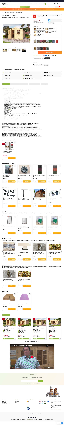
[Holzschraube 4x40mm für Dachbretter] (24, 274)
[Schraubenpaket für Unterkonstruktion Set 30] (39, 246)
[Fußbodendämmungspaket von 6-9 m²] (24, 297)
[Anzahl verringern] (4, 158)
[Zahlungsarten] (40, 401)
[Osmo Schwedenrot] (44, 48)
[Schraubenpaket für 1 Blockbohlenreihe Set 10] (9, 274)
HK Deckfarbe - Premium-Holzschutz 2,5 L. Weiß (38, 227)
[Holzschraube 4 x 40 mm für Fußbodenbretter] (55, 246)
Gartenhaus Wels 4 (22, 329)
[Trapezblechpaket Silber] (47, 42)
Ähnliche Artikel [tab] (6, 315)
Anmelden (40, 380)
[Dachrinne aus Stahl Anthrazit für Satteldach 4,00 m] (9, 193)
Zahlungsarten (17, 401)
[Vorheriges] (4, 34)
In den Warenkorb (49, 52)
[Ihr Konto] (56, 4)
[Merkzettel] (54, 4)
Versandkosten (29, 419)
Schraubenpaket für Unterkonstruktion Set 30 (38, 253)
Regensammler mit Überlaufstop (52, 199)
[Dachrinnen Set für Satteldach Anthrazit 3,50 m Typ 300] (24, 193)
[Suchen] (45, 4)
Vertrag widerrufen (32, 417)
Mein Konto (4, 401)
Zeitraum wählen (47, 58)
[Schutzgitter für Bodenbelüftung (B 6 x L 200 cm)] (9, 246)
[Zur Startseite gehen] (5, 4)
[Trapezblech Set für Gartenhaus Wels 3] (9, 146)
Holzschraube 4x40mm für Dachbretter (24, 280)
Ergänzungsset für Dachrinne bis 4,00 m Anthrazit (37, 199)
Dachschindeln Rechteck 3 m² (39, 176)
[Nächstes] (30, 34)
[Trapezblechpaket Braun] (44, 42)
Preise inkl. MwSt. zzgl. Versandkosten (38, 22)
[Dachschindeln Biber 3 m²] (55, 169)
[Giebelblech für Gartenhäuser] (9, 169)
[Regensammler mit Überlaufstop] (55, 193)
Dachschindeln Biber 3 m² (54, 175)
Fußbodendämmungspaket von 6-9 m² (24, 303)
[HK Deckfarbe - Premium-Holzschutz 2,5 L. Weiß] (39, 220)
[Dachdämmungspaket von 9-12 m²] (9, 297)
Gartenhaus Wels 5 (53, 329)
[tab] (6, 84)
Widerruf (31, 413)
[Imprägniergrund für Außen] (9, 220)
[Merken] (15, 142)
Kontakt (39, 413)
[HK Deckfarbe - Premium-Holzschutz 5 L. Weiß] (55, 220)
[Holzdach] (35, 42)
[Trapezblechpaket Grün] (50, 42)
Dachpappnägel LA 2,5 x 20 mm (24, 176)
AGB (28, 413)
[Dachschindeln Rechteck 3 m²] (39, 169)
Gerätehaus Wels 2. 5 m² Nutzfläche (38, 329)
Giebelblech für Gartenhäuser (6, 176)
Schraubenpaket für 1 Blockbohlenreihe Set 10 (8, 280)
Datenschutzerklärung (36, 383)
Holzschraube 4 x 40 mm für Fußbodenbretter (55, 253)
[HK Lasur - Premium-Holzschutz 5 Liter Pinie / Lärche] (24, 220)
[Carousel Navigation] (32, 174)
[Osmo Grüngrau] (47, 48)
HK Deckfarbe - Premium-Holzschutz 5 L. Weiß (54, 227)
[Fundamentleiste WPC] (24, 246)
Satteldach (9, 109)
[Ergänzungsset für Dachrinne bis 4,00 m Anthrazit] (39, 193)
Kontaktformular (58, 409)
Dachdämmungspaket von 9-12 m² (9, 303)
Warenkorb (4, 402)
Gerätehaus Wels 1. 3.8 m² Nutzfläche (8, 329)
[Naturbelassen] (35, 48)
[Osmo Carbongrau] (41, 48)
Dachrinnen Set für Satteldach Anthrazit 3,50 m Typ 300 (24, 199)
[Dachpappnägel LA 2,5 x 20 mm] (24, 169)
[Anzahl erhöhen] (6, 158)
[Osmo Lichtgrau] (38, 48)
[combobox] (37, 4)
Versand (16, 402)
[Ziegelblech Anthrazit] (53, 42)
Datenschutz (35, 413)
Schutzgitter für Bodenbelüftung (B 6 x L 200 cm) (9, 253)
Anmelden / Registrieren (6, 403)
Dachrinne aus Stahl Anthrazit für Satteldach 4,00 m (8, 199)
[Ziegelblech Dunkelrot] (57, 42)
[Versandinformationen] (28, 401)
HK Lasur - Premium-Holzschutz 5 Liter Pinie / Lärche (23, 227)
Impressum (25, 413)
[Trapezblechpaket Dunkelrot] (41, 42)
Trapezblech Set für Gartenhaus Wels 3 (7, 152)
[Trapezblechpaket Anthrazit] (38, 42)
